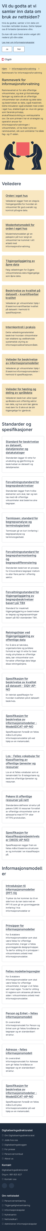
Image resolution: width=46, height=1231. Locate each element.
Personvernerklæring (15, 1201)
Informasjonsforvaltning (24, 68)
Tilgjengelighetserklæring (17, 1205)
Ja (7, 49)
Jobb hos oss (11, 1140)
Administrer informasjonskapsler (20, 1224)
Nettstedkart (10, 1219)
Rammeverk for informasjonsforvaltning (22, 73)
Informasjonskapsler (14, 1210)
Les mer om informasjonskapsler (18, 42)
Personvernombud (13, 1154)
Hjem (4, 68)
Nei (19, 49)
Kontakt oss (10, 1179)
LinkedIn (11, 1186)
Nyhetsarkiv (10, 1214)
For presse (9, 1149)
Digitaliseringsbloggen (15, 1145)
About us (8, 1158)
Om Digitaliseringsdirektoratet (19, 1135)
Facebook (4, 1186)
